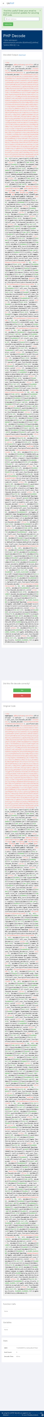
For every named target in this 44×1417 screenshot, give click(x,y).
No (22, 696)
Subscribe (8, 24)
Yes (22, 690)
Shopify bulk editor (15, 1415)
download (22, 55)
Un (10, 3)
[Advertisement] (19, 665)
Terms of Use (35, 1413)
